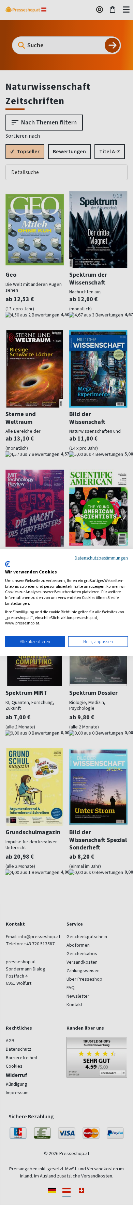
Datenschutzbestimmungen (101, 557)
